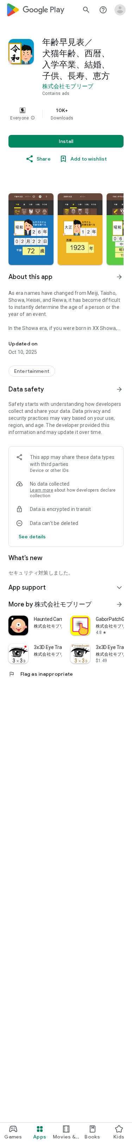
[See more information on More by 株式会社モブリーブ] (119, 604)
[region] (66, 114)
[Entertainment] (31, 371)
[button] (33, 118)
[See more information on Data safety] (119, 389)
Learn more (41, 490)
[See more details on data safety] (32, 536)
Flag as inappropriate (40, 674)
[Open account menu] (120, 9)
